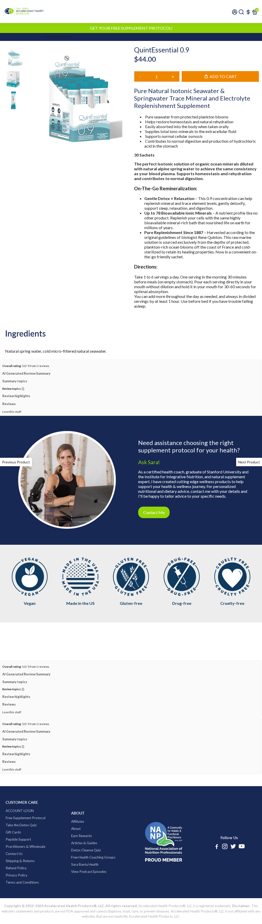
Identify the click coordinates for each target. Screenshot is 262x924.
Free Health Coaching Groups (93, 879)
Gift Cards (13, 854)
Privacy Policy (16, 897)
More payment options (197, 101)
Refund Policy (16, 890)
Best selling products (28, 37)
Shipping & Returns (20, 883)
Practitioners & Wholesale (25, 869)
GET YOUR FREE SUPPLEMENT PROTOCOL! (131, 28)
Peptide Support (18, 862)
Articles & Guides (84, 865)
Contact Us (14, 876)
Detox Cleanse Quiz (86, 872)
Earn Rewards (81, 858)
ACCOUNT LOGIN (20, 833)
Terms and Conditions (22, 905)
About (76, 851)
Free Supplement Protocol (26, 840)
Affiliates (77, 844)
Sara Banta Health (85, 887)
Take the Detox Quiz (21, 847)
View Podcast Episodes (88, 894)
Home (6, 37)
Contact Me (154, 534)
